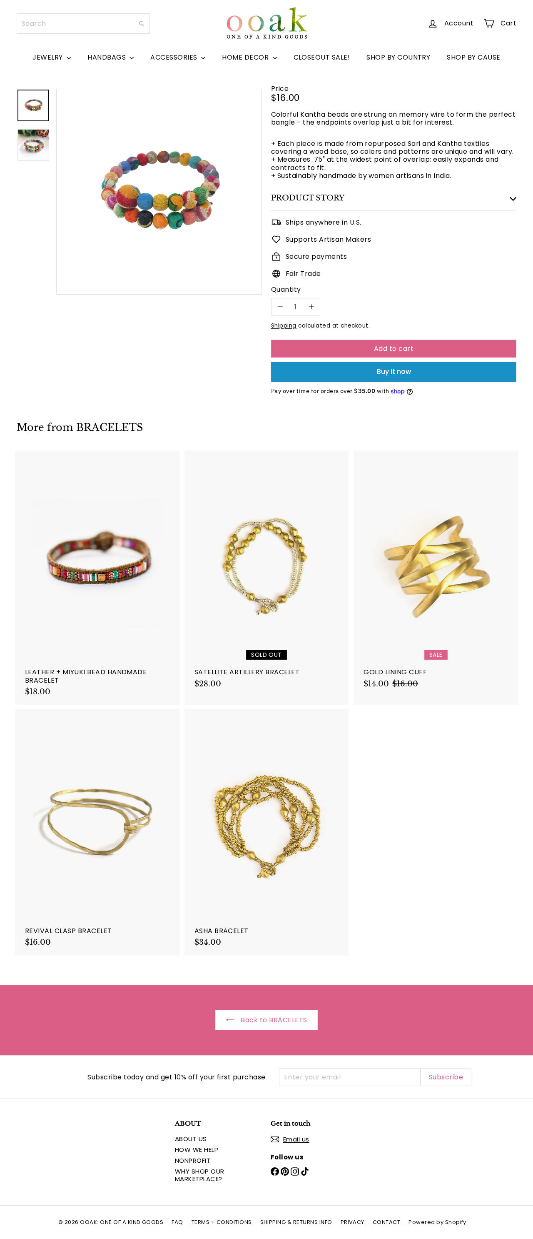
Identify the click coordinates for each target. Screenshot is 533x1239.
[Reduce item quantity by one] (280, 307)
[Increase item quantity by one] (311, 307)
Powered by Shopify (437, 1222)
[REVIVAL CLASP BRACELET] (97, 832)
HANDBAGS (107, 57)
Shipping (283, 326)
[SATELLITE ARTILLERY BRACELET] (266, 574)
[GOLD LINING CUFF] (435, 574)
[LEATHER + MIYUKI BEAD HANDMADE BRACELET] (97, 578)
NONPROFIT (192, 1160)
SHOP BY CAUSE (473, 57)
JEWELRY (48, 57)
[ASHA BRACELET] (266, 832)
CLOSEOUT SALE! (322, 57)
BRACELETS (109, 427)
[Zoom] (159, 191)
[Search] (141, 23)
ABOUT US (191, 1138)
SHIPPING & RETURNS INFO (296, 1222)
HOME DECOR (246, 57)
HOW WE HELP (196, 1149)
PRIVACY (352, 1222)
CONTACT (386, 1222)
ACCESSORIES (174, 57)
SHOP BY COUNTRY (398, 57)
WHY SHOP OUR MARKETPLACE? (199, 1175)
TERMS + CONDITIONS (222, 1222)
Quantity (286, 289)
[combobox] (83, 23)
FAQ (177, 1222)
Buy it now (394, 371)
